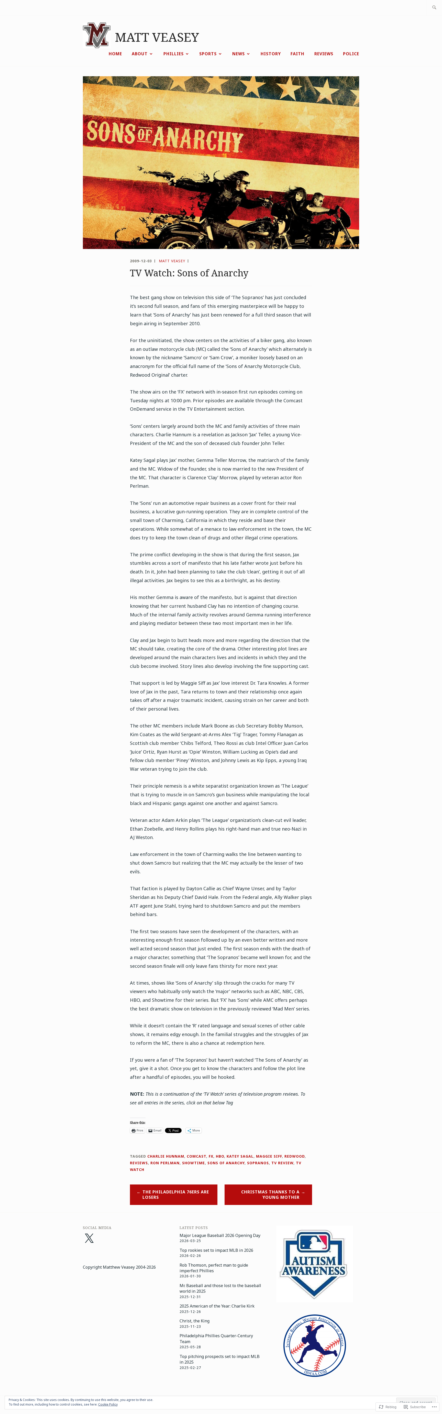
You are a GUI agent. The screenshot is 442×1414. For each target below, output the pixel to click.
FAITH (297, 54)
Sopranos (258, 1162)
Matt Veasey (172, 260)
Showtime (193, 1162)
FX (211, 1156)
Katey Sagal (240, 1156)
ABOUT (140, 54)
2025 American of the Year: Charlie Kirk (217, 1306)
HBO (220, 1156)
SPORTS (208, 54)
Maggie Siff (269, 1156)
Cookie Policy (108, 1404)
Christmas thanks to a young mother (270, 1194)
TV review (282, 1162)
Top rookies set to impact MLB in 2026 (216, 1250)
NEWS (238, 54)
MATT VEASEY (157, 37)
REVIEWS (323, 54)
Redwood (294, 1156)
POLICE (351, 54)
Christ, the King (194, 1321)
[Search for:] (434, 8)
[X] (89, 1239)
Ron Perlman (165, 1162)
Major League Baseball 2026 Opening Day (220, 1235)
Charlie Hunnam (165, 1156)
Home (115, 54)
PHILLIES (173, 54)
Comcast (196, 1156)
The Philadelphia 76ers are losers (175, 1194)
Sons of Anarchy (226, 1162)
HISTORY (271, 54)
